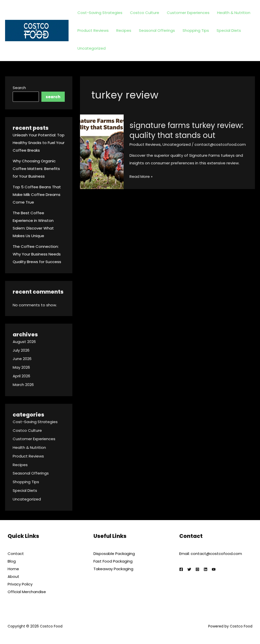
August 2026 (24, 341)
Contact (16, 553)
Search (19, 87)
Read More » (141, 177)
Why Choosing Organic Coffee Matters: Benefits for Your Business (36, 168)
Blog (12, 561)
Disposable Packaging (114, 553)
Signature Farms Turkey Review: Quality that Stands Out (186, 130)
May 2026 (21, 367)
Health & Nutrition (233, 12)
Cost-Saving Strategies (99, 12)
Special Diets (229, 30)
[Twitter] (189, 569)
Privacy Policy (20, 584)
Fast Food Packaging (113, 561)
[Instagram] (197, 569)
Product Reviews (93, 30)
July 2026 (21, 350)
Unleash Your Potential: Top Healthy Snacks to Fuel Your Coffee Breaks (38, 142)
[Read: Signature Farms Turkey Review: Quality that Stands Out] (102, 151)
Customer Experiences (188, 12)
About (13, 576)
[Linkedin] (205, 569)
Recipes (123, 30)
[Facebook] (181, 569)
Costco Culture (144, 12)
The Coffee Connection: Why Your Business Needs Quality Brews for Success (37, 254)
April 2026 (21, 376)
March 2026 (23, 384)
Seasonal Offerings (157, 30)
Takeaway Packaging (113, 568)
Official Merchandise (27, 591)
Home (13, 568)
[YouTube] (214, 569)
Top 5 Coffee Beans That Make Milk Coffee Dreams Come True (37, 194)
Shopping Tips (196, 30)
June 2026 (22, 358)
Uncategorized (91, 48)
